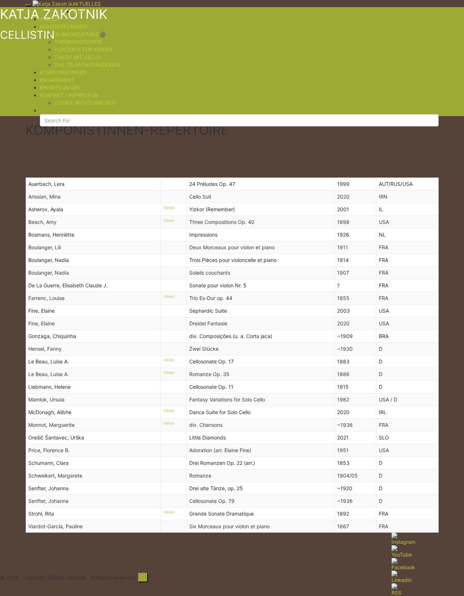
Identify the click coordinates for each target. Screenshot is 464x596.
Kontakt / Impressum (69, 95)
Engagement (57, 80)
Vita (77, 11)
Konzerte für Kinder (83, 49)
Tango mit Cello (77, 57)
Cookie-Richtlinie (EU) (84, 103)
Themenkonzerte (78, 42)
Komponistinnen (63, 72)
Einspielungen (60, 87)
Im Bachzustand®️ (79, 34)
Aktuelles (86, 4)
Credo (48, 19)
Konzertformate (63, 27)
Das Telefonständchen (87, 65)
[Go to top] (143, 577)
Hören (168, 207)
